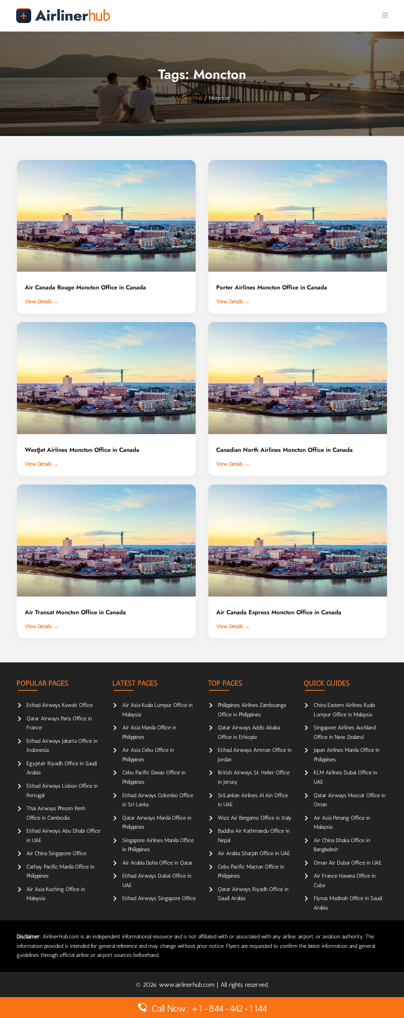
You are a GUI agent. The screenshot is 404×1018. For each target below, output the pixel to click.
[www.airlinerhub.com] (63, 15)
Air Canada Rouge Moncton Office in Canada (85, 287)
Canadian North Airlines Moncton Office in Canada (284, 450)
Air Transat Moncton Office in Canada (75, 612)
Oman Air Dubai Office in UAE (348, 863)
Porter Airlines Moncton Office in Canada (271, 287)
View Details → (41, 301)
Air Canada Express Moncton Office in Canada (278, 612)
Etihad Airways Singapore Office (159, 898)
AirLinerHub (188, 98)
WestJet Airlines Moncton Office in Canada (82, 450)
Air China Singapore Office (56, 853)
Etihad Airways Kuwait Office (59, 705)
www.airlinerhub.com (188, 984)
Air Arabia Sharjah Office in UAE (254, 853)
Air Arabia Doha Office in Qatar (157, 863)
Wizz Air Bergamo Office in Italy (255, 818)
